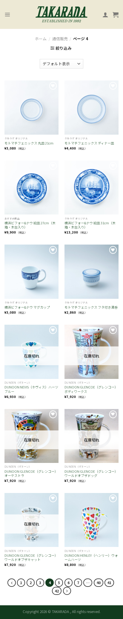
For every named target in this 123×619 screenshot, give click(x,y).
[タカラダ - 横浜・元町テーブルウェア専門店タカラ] (61, 14)
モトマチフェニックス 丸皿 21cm (28, 143)
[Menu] (7, 14)
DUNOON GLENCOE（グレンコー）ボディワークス (91, 389)
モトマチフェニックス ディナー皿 (89, 143)
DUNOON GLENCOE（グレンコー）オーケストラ (31, 473)
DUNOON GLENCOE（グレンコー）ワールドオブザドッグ (91, 473)
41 (109, 582)
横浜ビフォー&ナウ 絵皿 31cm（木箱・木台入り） (90, 225)
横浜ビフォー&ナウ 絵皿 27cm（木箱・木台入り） (30, 225)
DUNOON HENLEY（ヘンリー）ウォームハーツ (91, 557)
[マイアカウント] (105, 14)
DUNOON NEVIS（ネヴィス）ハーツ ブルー (31, 389)
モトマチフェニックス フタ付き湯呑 (91, 307)
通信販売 (60, 38)
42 (57, 590)
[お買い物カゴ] (116, 14)
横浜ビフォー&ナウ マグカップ (27, 307)
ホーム (41, 38)
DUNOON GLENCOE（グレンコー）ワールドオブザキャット (31, 557)
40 (98, 582)
